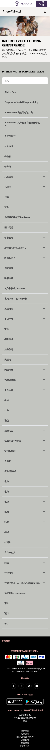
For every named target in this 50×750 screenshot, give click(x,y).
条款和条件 (25, 745)
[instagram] (21, 686)
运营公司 (25, 740)
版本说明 (25, 734)
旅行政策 (25, 743)
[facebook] (13, 686)
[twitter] (29, 686)
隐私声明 (25, 731)
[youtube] (36, 686)
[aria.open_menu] (44, 11)
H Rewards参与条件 (25, 737)
